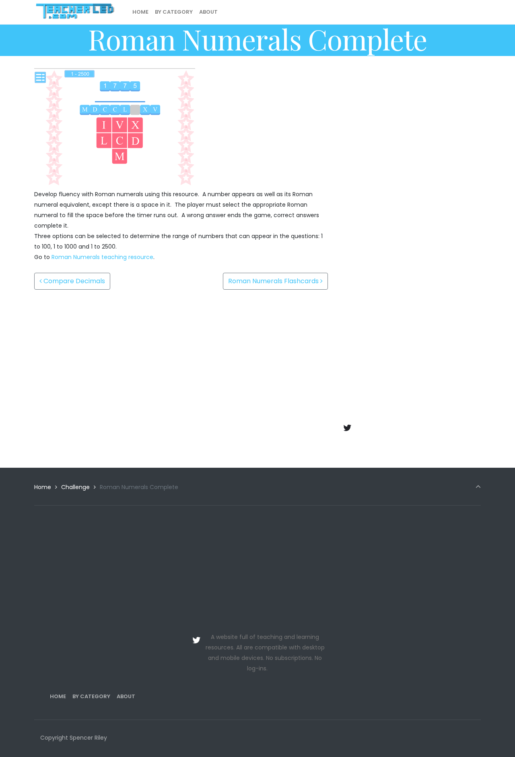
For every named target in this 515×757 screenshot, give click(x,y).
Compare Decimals (73, 281)
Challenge (75, 487)
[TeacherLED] (74, 12)
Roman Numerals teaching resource (102, 257)
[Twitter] (347, 428)
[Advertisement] (410, 124)
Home (42, 487)
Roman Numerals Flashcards (274, 281)
